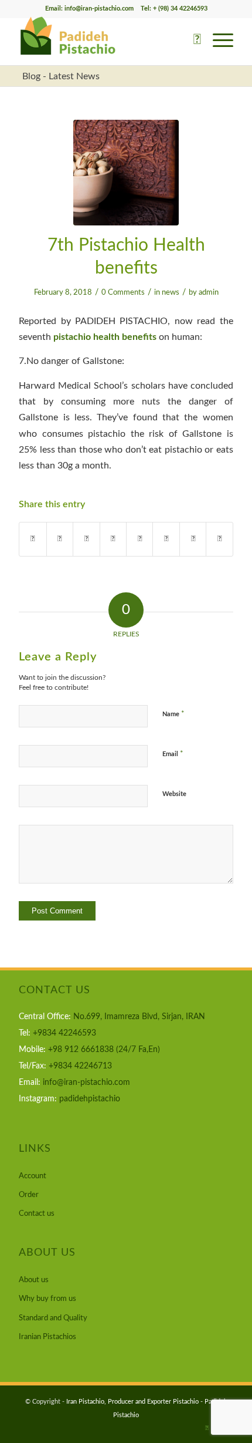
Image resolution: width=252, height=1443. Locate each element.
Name (173, 714)
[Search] (191, 41)
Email (172, 754)
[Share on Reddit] (193, 539)
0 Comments (123, 292)
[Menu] (217, 41)
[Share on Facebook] (32, 539)
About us (34, 1280)
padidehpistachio (89, 1099)
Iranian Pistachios (47, 1337)
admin (209, 292)
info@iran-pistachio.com (86, 1082)
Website (174, 794)
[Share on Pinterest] (86, 539)
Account (32, 1176)
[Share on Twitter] (60, 539)
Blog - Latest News (61, 76)
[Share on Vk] (166, 539)
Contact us (37, 1214)
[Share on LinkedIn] (113, 539)
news (170, 292)
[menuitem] (191, 41)
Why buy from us (47, 1299)
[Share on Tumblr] (139, 539)
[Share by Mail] (219, 539)
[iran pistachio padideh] (126, 172)
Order (29, 1195)
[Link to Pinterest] (207, 1428)
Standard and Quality (53, 1318)
